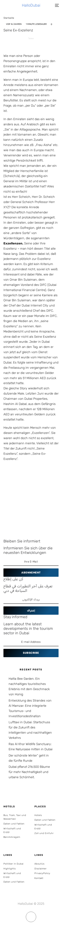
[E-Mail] (44, 44)
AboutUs (39, 863)
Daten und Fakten (13, 823)
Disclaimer (40, 868)
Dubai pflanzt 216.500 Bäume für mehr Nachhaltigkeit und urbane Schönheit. (29, 772)
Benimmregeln (11, 837)
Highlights (9, 868)
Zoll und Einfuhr (44, 833)
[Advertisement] (31, 497)
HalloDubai (31, 5)
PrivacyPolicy (42, 873)
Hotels (38, 815)
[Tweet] (26, 44)
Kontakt (38, 878)
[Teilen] (18, 44)
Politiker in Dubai (13, 863)
